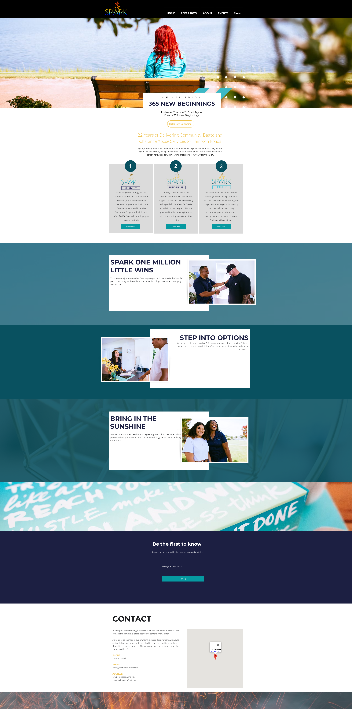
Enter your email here (171, 566)
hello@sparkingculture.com (125, 667)
